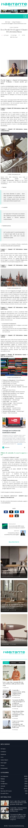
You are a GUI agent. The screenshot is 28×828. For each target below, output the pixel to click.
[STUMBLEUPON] (11, 516)
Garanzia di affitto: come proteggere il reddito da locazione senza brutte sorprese (18, 703)
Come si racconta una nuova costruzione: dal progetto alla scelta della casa (18, 724)
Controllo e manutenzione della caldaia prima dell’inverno (18, 693)
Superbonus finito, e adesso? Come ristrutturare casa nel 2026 (18, 714)
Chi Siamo (3, 748)
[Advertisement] (14, 49)
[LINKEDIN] (17, 512)
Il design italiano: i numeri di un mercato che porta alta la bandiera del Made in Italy (13, 572)
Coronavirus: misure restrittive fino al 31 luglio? (11, 532)
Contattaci (3, 751)
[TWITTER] (11, 512)
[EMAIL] (17, 515)
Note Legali (3, 762)
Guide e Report (4, 760)
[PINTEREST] (22, 512)
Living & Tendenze (14, 27)
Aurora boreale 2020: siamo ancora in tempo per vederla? (17, 525)
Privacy (2, 765)
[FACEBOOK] (6, 512)
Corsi (2, 757)
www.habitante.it (6, 502)
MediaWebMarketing (19, 825)
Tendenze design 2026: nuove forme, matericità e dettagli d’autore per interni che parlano (14, 606)
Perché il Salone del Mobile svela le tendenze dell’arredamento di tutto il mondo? (14, 640)
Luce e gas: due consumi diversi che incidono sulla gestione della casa (13, 683)
